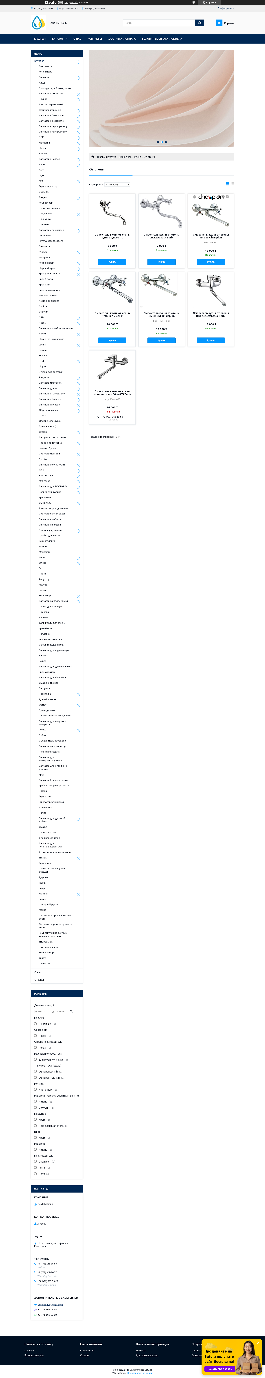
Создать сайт (71, 2)
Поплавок (44, 634)
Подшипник (45, 213)
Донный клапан (47, 699)
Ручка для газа (47, 710)
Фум (41, 175)
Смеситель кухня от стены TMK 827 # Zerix (112, 314)
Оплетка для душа (50, 421)
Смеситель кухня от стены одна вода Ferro (112, 236)
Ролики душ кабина (50, 492)
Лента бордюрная (49, 301)
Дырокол (44, 877)
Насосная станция (49, 208)
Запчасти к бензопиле (51, 120)
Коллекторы (45, 71)
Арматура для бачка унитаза (55, 88)
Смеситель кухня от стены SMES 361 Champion (162, 314)
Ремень (43, 350)
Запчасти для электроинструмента (50, 759)
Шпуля (42, 366)
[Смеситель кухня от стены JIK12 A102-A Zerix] (162, 212)
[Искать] (199, 23)
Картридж (44, 257)
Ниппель (43, 655)
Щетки (42, 148)
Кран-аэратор (47, 672)
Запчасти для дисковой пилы (55, 666)
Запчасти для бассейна (52, 677)
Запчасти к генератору (52, 393)
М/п (41, 181)
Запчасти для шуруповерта (54, 650)
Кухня (137, 156)
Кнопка (43, 355)
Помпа (42, 812)
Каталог (57, 38)
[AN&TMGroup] (38, 29)
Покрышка (45, 219)
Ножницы (44, 153)
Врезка (43, 791)
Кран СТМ (44, 284)
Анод (42, 82)
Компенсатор (46, 952)
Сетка (42, 415)
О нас (77, 38)
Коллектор (45, 595)
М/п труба (44, 481)
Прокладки (45, 694)
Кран (41, 774)
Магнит (43, 546)
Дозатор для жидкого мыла (55, 852)
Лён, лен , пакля (48, 295)
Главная (40, 38)
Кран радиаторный (49, 273)
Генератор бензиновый (52, 802)
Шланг (42, 344)
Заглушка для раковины (53, 437)
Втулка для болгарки (51, 372)
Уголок (43, 857)
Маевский (44, 142)
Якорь (42, 322)
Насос (42, 164)
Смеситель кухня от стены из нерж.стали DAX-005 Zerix (112, 393)
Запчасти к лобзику (50, 519)
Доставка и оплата (122, 38)
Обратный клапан (49, 410)
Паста (42, 573)
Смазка (43, 827)
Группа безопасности (51, 241)
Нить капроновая (48, 947)
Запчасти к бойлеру (50, 399)
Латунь (43, 197)
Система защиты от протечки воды (55, 926)
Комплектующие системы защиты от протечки (53, 934)
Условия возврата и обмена (162, 38)
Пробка (43, 459)
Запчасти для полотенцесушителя (50, 845)
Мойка (42, 910)
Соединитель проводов (52, 740)
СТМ (41, 317)
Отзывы (39, 979)
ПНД (41, 361)
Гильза (43, 661)
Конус (42, 888)
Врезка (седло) (47, 426)
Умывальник (45, 941)
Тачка (42, 882)
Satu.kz (148, 1370)
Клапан (43, 590)
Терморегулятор (48, 186)
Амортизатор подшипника (54, 508)
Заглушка (44, 688)
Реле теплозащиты (49, 751)
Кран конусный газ (49, 290)
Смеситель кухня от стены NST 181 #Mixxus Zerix (211, 314)
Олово (43, 562)
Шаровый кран (47, 268)
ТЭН (41, 470)
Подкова (44, 612)
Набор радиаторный (50, 442)
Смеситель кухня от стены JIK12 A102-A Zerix (162, 236)
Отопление (45, 235)
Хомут (42, 333)
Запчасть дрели (48, 388)
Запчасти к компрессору (53, 131)
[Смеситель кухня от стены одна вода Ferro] (112, 212)
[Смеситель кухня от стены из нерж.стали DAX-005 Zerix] (112, 369)
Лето (41, 170)
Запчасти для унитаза (51, 230)
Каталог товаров (34, 1355)
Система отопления (50, 453)
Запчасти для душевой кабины (52, 820)
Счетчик (43, 311)
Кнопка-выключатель (51, 639)
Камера (43, 584)
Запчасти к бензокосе (51, 115)
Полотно (44, 224)
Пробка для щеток (49, 535)
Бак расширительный (51, 104)
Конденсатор (46, 262)
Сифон (43, 432)
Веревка (43, 617)
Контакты (95, 38)
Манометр (44, 552)
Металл (43, 893)
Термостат (45, 796)
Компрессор (46, 202)
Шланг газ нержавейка (51, 339)
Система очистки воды (52, 513)
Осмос (43, 704)
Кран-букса (45, 628)
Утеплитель (45, 807)
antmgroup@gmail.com (50, 1304)
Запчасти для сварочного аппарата (53, 723)
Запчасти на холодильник (53, 601)
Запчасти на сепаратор (52, 746)
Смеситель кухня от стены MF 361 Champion (211, 236)
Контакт (43, 899)
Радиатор (44, 377)
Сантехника (45, 66)
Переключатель (48, 832)
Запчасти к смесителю (51, 93)
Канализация (46, 475)
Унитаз (42, 958)
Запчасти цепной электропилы (56, 328)
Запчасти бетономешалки (53, 780)
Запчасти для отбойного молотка (53, 767)
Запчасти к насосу (49, 159)
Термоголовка (47, 541)
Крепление (45, 497)
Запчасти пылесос (49, 404)
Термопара (45, 863)
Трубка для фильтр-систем (54, 785)
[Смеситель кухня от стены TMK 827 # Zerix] (112, 290)
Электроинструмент (50, 110)
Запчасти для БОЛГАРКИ (53, 486)
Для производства (49, 838)
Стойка (43, 306)
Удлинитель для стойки (52, 622)
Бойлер (43, 735)
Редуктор (44, 579)
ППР (41, 137)
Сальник (43, 191)
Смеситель (125, 156)
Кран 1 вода (46, 279)
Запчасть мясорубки (50, 382)
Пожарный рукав (48, 904)
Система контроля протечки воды (55, 917)
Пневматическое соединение (55, 715)
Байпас (43, 99)
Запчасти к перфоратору (53, 126)
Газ (41, 568)
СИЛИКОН (44, 963)
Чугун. (42, 729)
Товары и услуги (106, 156)
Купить (112, 262)
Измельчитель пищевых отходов (52, 870)
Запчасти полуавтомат (52, 464)
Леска (42, 557)
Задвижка (44, 246)
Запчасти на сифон (50, 524)
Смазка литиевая (48, 682)
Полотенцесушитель (50, 530)
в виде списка (232, 184)
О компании (87, 1350)
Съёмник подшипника (51, 644)
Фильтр (43, 251)
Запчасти (44, 77)
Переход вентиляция (50, 606)
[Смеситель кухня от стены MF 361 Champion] (211, 212)
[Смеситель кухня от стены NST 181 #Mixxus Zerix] (211, 290)
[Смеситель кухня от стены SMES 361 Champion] (162, 290)
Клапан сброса (47, 448)
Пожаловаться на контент (140, 1373)
